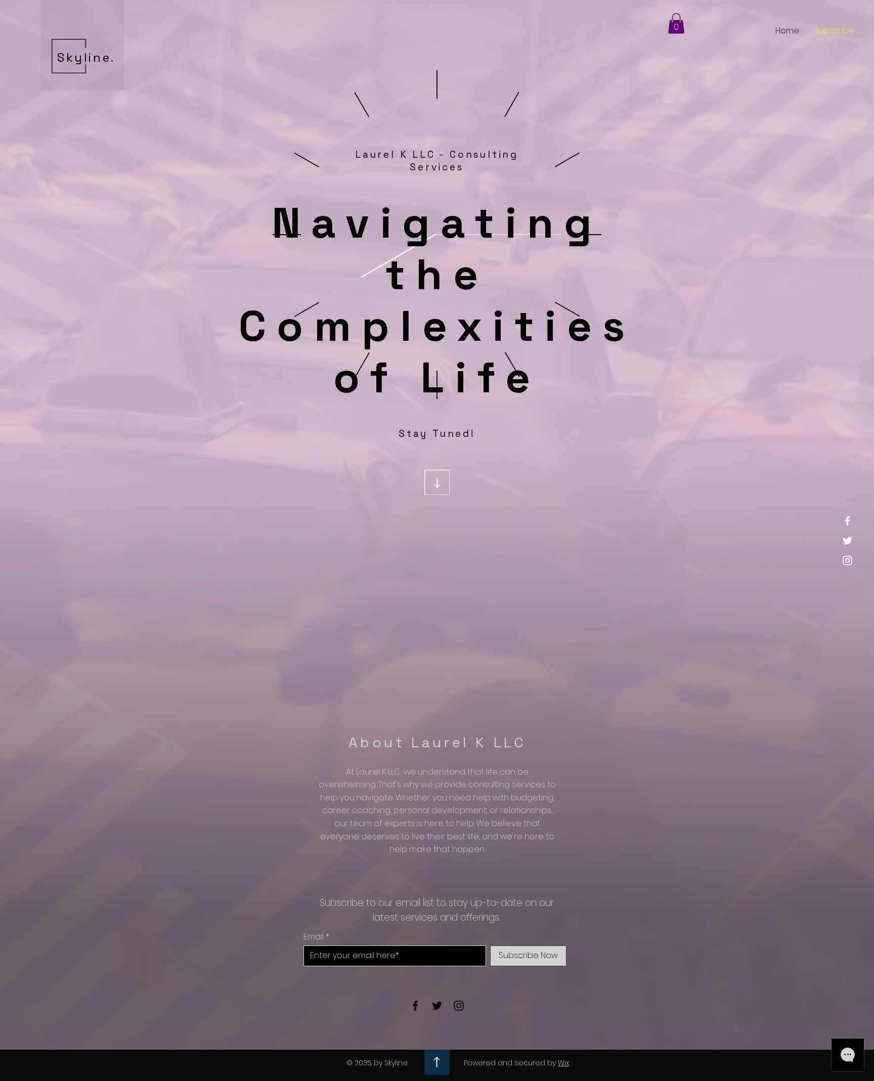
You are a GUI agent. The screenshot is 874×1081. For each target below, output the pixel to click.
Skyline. (86, 57)
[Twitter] (847, 540)
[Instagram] (847, 560)
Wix (563, 1063)
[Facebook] (847, 521)
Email (313, 937)
